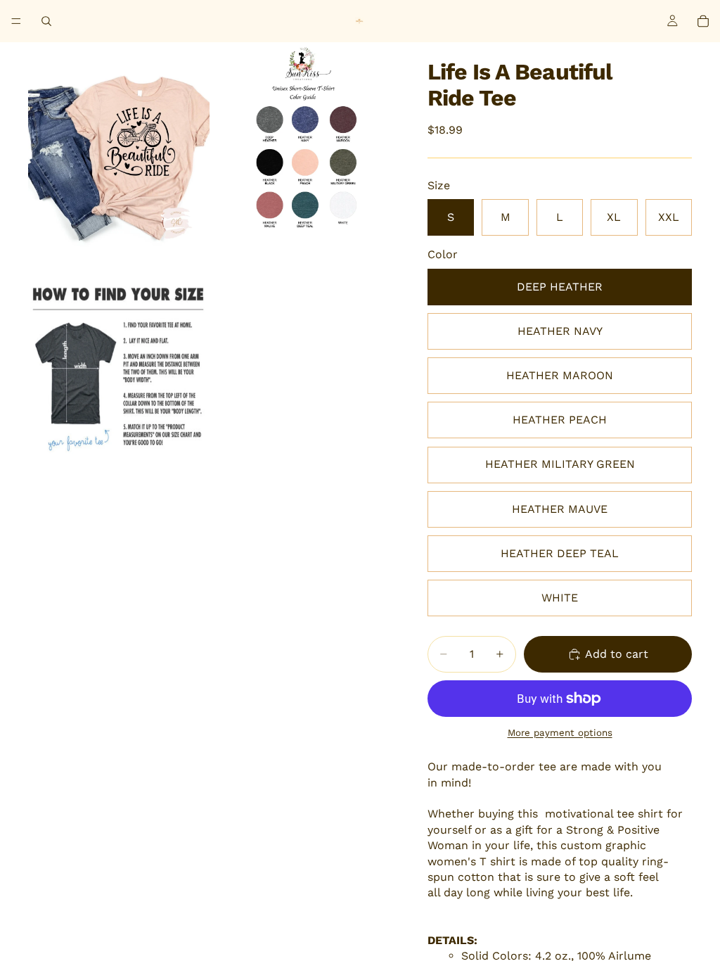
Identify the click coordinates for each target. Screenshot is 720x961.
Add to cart (616, 654)
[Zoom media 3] (119, 371)
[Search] (46, 21)
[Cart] (703, 21)
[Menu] (16, 21)
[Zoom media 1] (119, 159)
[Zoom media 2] (303, 159)
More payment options (560, 732)
